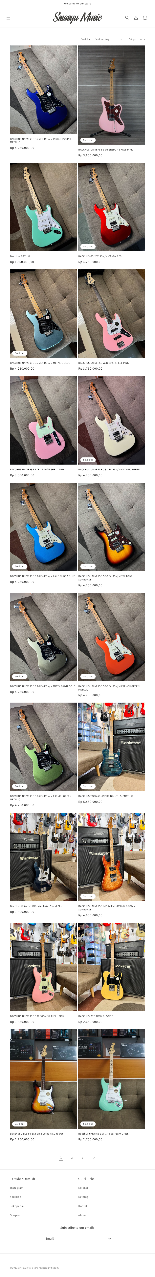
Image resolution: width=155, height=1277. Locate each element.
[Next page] (93, 1157)
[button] (8, 17)
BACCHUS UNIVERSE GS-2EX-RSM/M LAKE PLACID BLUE (42, 576)
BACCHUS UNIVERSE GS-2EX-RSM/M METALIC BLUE (40, 363)
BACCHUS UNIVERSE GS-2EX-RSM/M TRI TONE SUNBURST (105, 578)
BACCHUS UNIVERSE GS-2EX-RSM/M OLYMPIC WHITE (109, 469)
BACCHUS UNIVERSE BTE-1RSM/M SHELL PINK (37, 469)
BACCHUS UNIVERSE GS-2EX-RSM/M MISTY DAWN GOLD (42, 686)
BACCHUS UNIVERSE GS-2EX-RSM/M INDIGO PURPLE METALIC (41, 140)
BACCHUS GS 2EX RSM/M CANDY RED (100, 256)
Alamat (83, 1215)
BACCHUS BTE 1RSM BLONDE (95, 1016)
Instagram (16, 1187)
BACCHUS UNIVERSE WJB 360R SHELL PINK (103, 363)
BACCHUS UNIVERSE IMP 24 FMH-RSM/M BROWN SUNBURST (106, 908)
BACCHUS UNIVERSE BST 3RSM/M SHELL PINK (37, 1016)
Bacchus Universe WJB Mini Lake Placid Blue (36, 906)
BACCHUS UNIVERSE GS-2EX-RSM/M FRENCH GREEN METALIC (108, 688)
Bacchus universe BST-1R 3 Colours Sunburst (36, 1133)
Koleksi (83, 1187)
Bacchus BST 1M (20, 256)
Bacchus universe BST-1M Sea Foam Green (103, 1133)
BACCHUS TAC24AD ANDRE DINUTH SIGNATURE (106, 796)
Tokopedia (17, 1206)
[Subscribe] (109, 1238)
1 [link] (61, 1157)
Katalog (83, 1197)
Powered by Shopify (49, 1267)
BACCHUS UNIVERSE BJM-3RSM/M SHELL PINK (105, 149)
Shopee (15, 1215)
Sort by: (86, 39)
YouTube (15, 1197)
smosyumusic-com (28, 1267)
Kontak (83, 1206)
